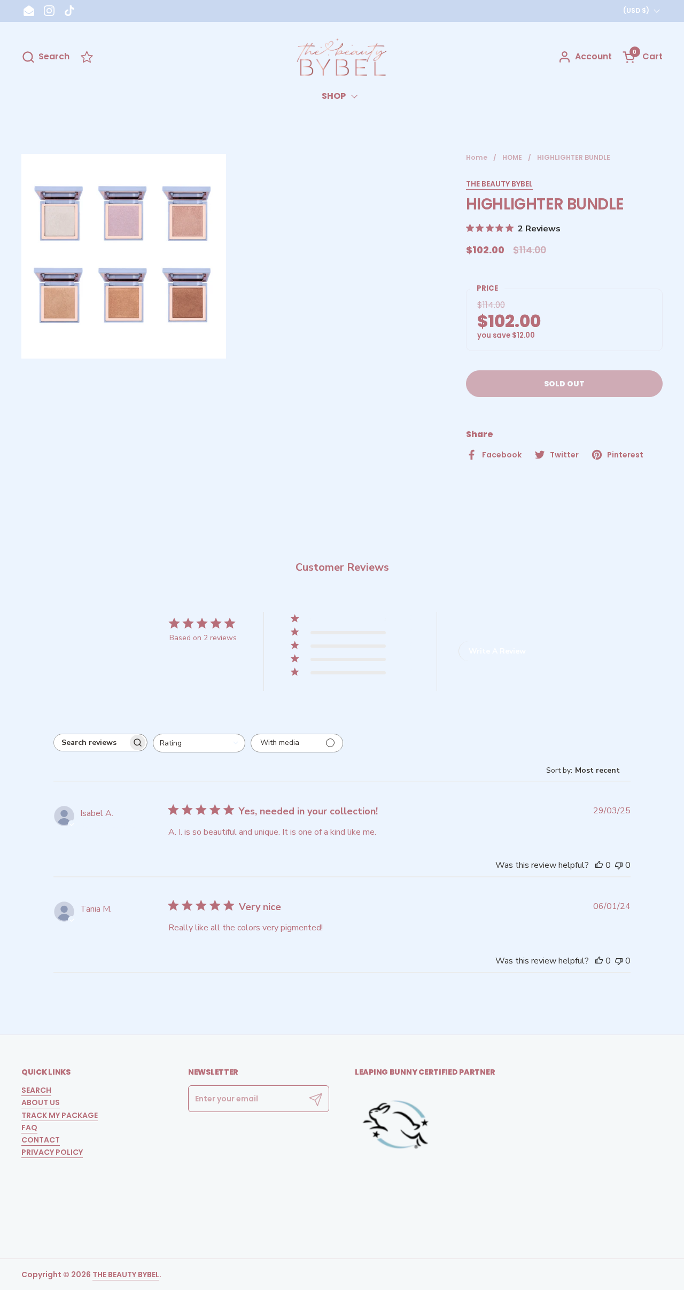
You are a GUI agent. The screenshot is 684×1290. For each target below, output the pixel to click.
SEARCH (36, 1090)
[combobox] (199, 743)
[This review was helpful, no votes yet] (599, 865)
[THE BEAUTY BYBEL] (342, 57)
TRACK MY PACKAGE (59, 1115)
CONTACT (40, 1139)
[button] (45, 57)
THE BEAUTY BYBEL (499, 183)
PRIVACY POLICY (52, 1152)
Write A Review (497, 651)
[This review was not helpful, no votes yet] (619, 865)
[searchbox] (91, 742)
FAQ (29, 1127)
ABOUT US (40, 1102)
